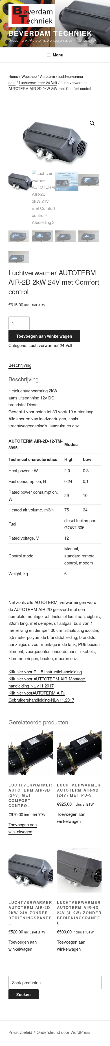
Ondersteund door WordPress (63, 1032)
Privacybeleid (20, 1032)
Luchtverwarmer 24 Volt (38, 82)
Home (13, 76)
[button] (92, 123)
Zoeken (23, 994)
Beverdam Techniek (50, 33)
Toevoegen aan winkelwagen (44, 336)
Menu (58, 55)
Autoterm (47, 76)
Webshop (29, 76)
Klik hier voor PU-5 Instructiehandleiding (45, 671)
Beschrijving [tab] (19, 365)
